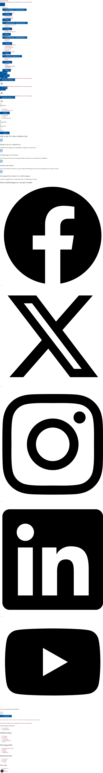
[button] (7, 14)
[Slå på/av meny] (2, 4)
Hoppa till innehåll (4, 0)
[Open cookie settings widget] (2, 771)
